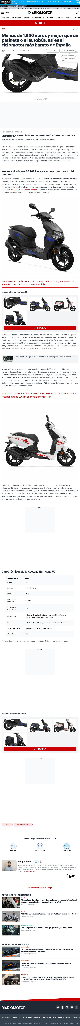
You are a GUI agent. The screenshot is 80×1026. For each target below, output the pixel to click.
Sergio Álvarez (8, 51)
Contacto (45, 1023)
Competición (16, 18)
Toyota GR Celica (59, 8)
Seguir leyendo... (31, 871)
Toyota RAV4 (4, 8)
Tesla (12, 8)
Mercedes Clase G (46, 8)
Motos (77, 18)
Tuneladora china (27, 8)
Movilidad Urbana (23, 825)
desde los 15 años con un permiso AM (25, 190)
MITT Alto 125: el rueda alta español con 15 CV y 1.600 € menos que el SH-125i (28, 140)
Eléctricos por (12, 6)
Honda (36, 8)
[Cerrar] (77, 55)
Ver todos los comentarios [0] (40, 888)
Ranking (50, 18)
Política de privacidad (72, 1023)
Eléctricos (59, 18)
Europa (69, 8)
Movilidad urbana (27, 925)
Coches (26, 18)
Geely (17, 8)
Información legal (54, 1023)
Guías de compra (38, 18)
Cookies (62, 1023)
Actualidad (5, 18)
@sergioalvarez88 (17, 51)
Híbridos (69, 18)
